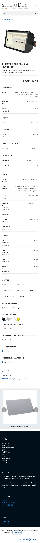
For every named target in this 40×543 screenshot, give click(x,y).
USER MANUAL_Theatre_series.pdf (14, 379)
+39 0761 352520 (7, 505)
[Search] (36, 13)
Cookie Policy (6, 521)
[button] (4, 409)
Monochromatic (9, 19)
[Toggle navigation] (36, 4)
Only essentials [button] (24, 539)
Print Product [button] (8, 371)
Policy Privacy (6, 523)
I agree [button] (34, 539)
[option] (20, 409)
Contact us (5, 500)
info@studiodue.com (8, 503)
